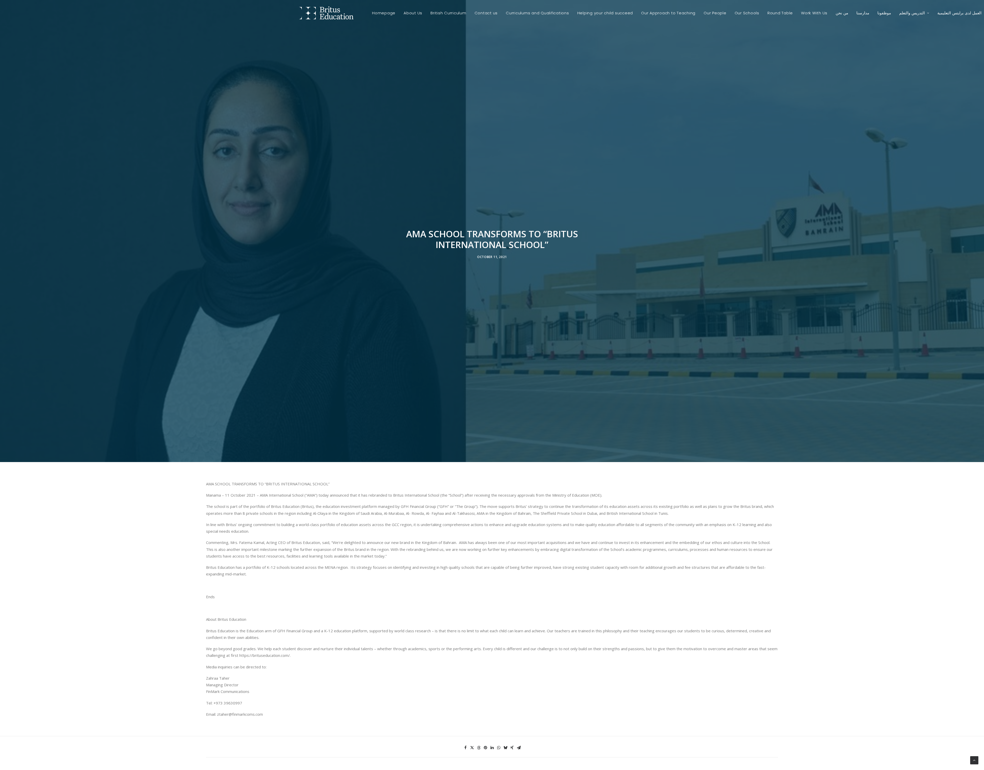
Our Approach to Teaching (668, 13)
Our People (715, 13)
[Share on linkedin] (492, 748)
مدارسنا (862, 13)
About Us (413, 13)
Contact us (486, 13)
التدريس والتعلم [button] (912, 13)
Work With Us (814, 13)
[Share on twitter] (472, 748)
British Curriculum (448, 13)
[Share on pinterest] (485, 748)
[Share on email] (519, 748)
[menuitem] (383, 13)
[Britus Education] (326, 13)
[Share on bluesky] (505, 748)
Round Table (780, 13)
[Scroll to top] (974, 759)
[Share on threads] (479, 748)
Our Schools (747, 13)
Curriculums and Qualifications (537, 13)
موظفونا (884, 13)
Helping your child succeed (605, 13)
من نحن (842, 13)
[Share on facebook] (465, 748)
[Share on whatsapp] (499, 748)
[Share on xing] (512, 748)
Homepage (383, 13)
